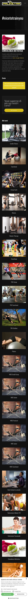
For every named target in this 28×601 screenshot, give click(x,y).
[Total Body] (14, 248)
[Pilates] (14, 340)
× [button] (26, 578)
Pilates (14, 351)
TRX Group (14, 282)
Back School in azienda (14, 490)
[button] (14, 598)
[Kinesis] (14, 202)
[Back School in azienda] (14, 479)
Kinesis (14, 213)
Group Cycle (14, 190)
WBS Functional (14, 467)
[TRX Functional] (14, 294)
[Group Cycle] (14, 179)
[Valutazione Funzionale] (14, 525)
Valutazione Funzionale (14, 536)
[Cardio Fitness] (14, 132)
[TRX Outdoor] (14, 317)
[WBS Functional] (14, 455)
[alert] (14, 589)
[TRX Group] (14, 271)
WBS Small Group (14, 374)
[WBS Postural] (14, 409)
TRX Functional (14, 305)
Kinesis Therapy (14, 236)
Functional (14, 167)
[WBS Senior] (14, 386)
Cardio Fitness (14, 143)
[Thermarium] (14, 571)
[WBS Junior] (14, 432)
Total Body (14, 259)
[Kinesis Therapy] (14, 225)
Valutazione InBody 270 (13, 513)
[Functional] (14, 155)
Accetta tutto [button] (7, 594)
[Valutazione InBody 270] (14, 502)
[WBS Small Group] (14, 363)
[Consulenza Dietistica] (14, 548)
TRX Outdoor (14, 328)
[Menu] (25, 3)
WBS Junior (14, 444)
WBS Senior (14, 397)
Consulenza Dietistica (14, 559)
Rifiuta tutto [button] (20, 594)
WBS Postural (14, 420)
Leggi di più (11, 586)
